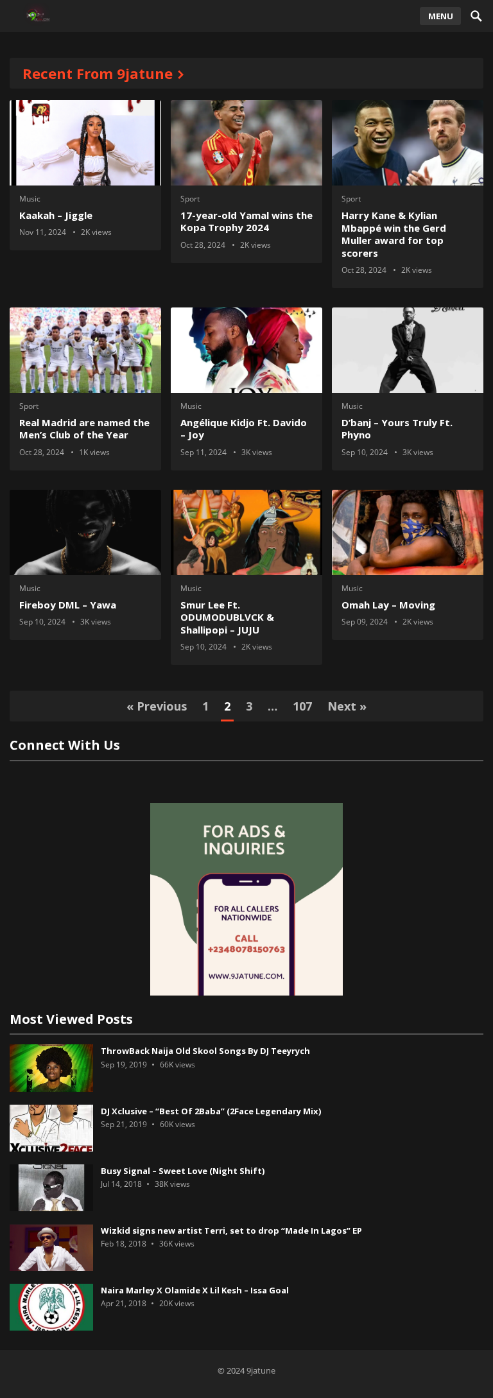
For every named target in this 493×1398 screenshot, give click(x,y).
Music (29, 198)
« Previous (156, 706)
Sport (190, 198)
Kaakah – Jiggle (55, 215)
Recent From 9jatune (97, 73)
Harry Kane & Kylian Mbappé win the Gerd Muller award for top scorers (394, 234)
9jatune (260, 1370)
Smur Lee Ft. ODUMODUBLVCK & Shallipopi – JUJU (227, 617)
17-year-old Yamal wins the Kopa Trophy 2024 (246, 221)
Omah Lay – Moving (388, 604)
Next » (347, 706)
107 (302, 706)
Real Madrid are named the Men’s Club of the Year (84, 429)
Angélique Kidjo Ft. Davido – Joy (243, 429)
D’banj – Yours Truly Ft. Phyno (397, 429)
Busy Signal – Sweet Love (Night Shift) (182, 1171)
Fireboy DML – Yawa (67, 604)
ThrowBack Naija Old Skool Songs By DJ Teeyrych (205, 1051)
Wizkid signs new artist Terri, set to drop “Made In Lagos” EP (231, 1230)
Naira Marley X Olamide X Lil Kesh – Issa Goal (195, 1290)
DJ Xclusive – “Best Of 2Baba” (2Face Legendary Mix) (211, 1111)
